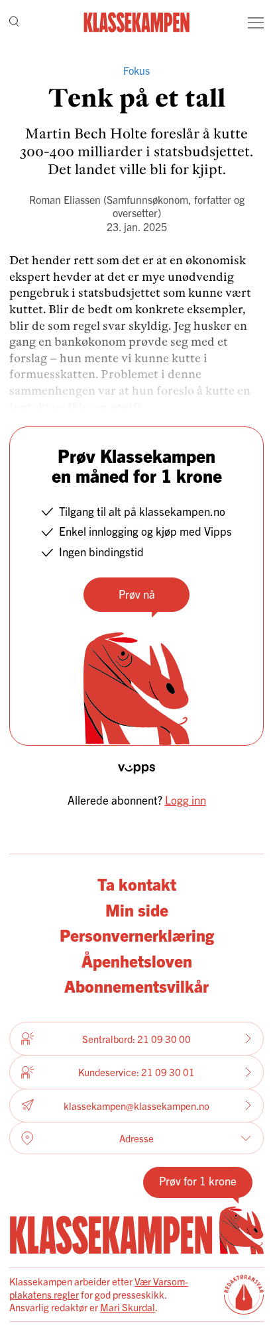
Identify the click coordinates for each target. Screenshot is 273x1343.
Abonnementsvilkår (136, 985)
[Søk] (14, 23)
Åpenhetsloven (137, 960)
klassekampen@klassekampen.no (136, 1105)
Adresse (136, 1138)
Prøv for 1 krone (198, 1180)
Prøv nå (137, 594)
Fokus (136, 70)
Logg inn (185, 800)
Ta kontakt (136, 883)
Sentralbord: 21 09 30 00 (136, 1038)
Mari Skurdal (127, 1307)
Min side (136, 909)
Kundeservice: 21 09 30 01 (136, 1072)
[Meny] (256, 22)
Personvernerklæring (137, 934)
